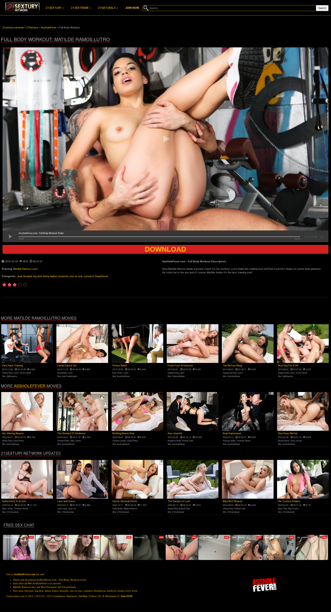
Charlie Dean (63, 441)
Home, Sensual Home (124, 501)
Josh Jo (72, 508)
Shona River (283, 441)
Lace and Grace (66, 501)
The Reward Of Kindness (71, 433)
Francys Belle (229, 441)
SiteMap (83, 596)
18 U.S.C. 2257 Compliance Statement (56, 596)
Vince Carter (25, 373)
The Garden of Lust (179, 501)
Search (322, 8)
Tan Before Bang (232, 365)
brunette (63, 276)
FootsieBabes (178, 376)
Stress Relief (119, 365)
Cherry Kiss (7, 373)
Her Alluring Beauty (13, 433)
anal (19, 276)
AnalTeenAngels (69, 376)
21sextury (54, 7)
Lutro (35, 268)
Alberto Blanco (130, 508)
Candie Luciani (119, 441)
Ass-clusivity (175, 433)
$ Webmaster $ (111, 596)
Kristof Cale (187, 441)
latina (46, 276)
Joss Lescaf (296, 441)
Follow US (95, 596)
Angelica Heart (174, 441)
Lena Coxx (62, 508)
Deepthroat (101, 276)
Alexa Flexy (7, 441)
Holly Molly (117, 508)
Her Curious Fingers (289, 501)
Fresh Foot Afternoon (180, 365)
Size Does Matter (288, 433)
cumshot (89, 276)
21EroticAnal (13, 512)
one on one (75, 276)
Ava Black (62, 373)
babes (53, 276)
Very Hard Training (12, 365)
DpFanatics (12, 376)
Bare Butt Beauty (232, 501)
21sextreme (80, 7)
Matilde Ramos (21, 268)
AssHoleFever (123, 376)
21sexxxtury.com (15, 596)
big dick (37, 276)
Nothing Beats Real (123, 433)
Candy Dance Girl (66, 365)
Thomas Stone (243, 441)
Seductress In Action (14, 501)
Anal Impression (232, 433)
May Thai (282, 508)
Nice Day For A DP (288, 365)
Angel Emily (173, 373)
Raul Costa (293, 508)
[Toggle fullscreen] (321, 236)
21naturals (107, 7)
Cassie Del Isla (230, 373)
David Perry (18, 441)
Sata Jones (75, 441)
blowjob (27, 276)
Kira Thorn (117, 373)
